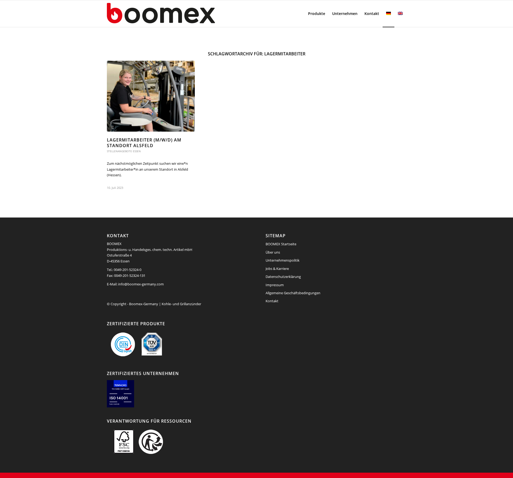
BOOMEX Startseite (281, 244)
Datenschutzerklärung (283, 276)
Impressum (275, 284)
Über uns (273, 252)
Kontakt (272, 301)
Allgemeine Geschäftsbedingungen (293, 292)
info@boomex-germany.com (141, 284)
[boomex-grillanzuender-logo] (173, 13)
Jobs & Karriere (277, 268)
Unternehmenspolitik (283, 260)
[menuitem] (317, 13)
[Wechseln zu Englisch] (400, 13)
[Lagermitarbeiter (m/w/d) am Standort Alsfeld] (151, 96)
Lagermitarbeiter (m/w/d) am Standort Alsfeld (144, 142)
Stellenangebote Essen (124, 151)
